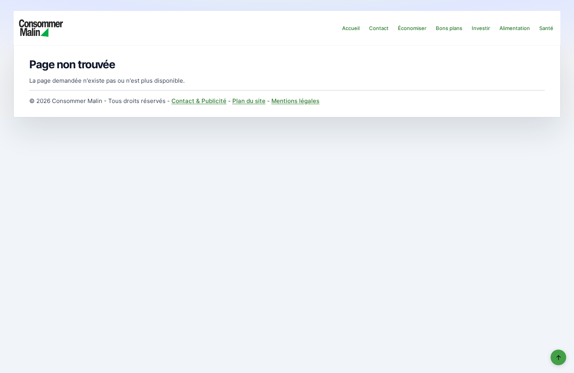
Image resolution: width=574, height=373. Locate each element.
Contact (379, 28)
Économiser (412, 28)
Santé (546, 28)
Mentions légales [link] (295, 101)
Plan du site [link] (249, 101)
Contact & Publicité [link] (198, 101)
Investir (481, 28)
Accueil (351, 28)
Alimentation (514, 28)
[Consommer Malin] (41, 28)
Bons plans (449, 28)
